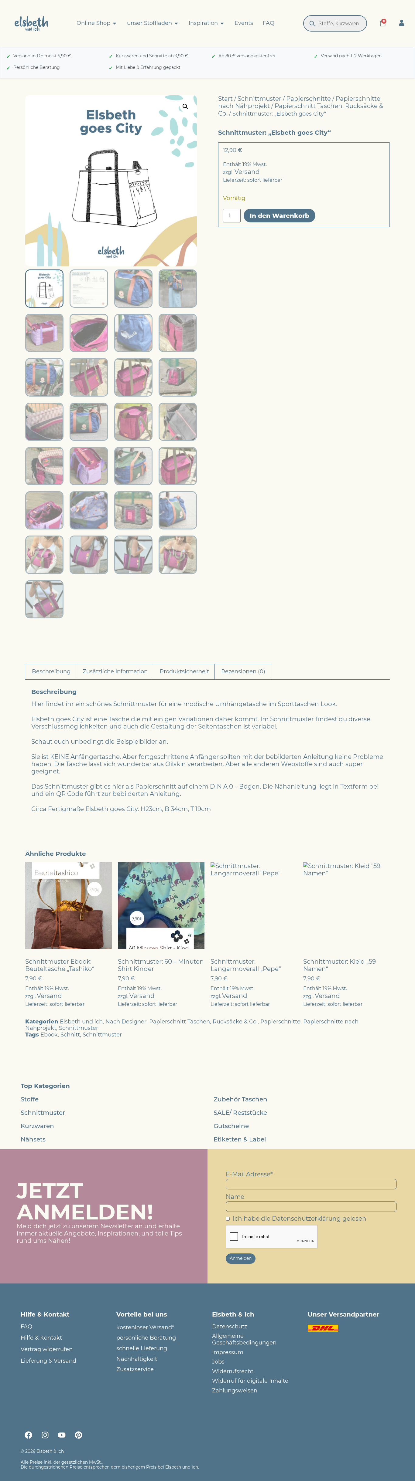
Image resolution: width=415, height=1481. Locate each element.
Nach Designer (125, 1021)
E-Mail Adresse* (249, 1174)
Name (235, 1197)
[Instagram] (45, 1435)
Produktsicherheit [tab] (184, 671)
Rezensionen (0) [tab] (243, 671)
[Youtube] (61, 1435)
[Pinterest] (78, 1435)
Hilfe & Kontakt (41, 1338)
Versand (247, 171)
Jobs (218, 1362)
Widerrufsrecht (232, 1371)
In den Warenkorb (279, 215)
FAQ (26, 1327)
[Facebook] (28, 1435)
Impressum (227, 1352)
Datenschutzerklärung (306, 1218)
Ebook (49, 1034)
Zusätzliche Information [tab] (115, 671)
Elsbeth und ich (81, 1021)
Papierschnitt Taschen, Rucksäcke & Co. (203, 1021)
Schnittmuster (259, 98)
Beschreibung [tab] (51, 671)
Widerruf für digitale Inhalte (250, 1381)
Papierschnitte (308, 98)
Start (225, 98)
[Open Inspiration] (222, 23)
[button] (185, 106)
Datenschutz (229, 1327)
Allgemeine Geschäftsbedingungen (244, 1339)
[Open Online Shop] (114, 23)
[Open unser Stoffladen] (176, 23)
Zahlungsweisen (234, 1391)
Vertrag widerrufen (47, 1349)
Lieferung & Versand (48, 1361)
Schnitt (70, 1034)
